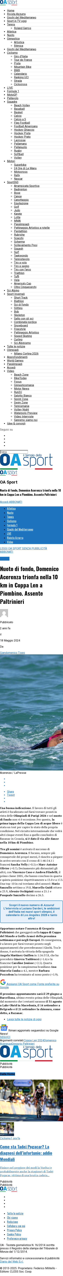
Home (10, 10)
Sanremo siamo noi (25, 420)
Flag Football (22, 122)
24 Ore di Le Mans (25, 168)
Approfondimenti (17, 357)
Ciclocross (20, 84)
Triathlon (19, 273)
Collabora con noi (16, 1226)
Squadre (12, 101)
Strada (18, 80)
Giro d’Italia (21, 56)
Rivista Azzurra (16, 14)
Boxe (17, 193)
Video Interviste (24, 416)
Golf (16, 206)
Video (10, 371)
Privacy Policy (14, 1230)
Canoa (18, 196)
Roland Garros (22, 28)
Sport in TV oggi (17, 21)
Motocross (20, 171)
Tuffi (16, 276)
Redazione (12, 1222)
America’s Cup (22, 283)
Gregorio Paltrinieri (23, 1043)
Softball (19, 154)
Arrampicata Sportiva (26, 186)
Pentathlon (20, 231)
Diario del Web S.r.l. (11, 1261)
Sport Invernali (16, 294)
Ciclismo (12, 52)
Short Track (21, 297)
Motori (11, 161)
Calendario (20, 73)
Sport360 (12, 182)
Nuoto (10, 35)
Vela (16, 280)
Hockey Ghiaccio (24, 129)
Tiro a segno (21, 266)
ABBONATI (15, 502)
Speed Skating (23, 336)
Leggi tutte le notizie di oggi (24, 1019)
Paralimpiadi (21, 224)
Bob (16, 311)
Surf (16, 252)
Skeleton (19, 315)
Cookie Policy (14, 1234)
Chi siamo (12, 1218)
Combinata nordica (25, 322)
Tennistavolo (22, 259)
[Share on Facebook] (35, 779)
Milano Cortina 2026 (26, 353)
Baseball (19, 109)
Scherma (19, 241)
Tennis (11, 24)
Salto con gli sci (23, 318)
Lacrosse (20, 140)
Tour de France (23, 60)
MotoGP (12, 94)
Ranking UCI (21, 77)
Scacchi (18, 238)
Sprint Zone (21, 399)
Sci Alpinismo (22, 343)
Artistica (19, 42)
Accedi (11, 367)
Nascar (18, 178)
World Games (15, 360)
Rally (17, 175)
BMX (17, 70)
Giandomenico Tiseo (12, 652)
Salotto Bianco (23, 395)
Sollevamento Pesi (25, 245)
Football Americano (26, 126)
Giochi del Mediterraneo (21, 17)
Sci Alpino (13, 290)
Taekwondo (21, 255)
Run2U (18, 392)
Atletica (11, 31)
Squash (18, 248)
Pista (17, 63)
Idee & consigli (16, 423)
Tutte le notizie (16, 346)
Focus (18, 381)
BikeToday (20, 378)
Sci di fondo (21, 304)
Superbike (20, 164)
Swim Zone (21, 402)
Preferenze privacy (17, 1238)
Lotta (17, 217)
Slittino (18, 308)
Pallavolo (12, 98)
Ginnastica (13, 38)
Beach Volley (22, 105)
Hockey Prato (22, 136)
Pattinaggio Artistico (26, 332)
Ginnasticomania (24, 385)
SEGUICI (5, 1037)
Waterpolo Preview (25, 413)
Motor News (21, 388)
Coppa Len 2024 (34, 1040)
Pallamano (20, 143)
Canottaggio (21, 200)
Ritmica (18, 45)
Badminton (20, 189)
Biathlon (19, 301)
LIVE (10, 87)
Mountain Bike (22, 67)
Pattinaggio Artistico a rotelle (32, 227)
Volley (18, 157)
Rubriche (19, 234)
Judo (17, 210)
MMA (17, 220)
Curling (18, 339)
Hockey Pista (22, 133)
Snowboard (21, 325)
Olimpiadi (13, 350)
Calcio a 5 (20, 119)
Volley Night (21, 409)
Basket (18, 112)
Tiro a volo (20, 262)
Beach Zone (21, 374)
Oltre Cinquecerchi (25, 287)
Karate (18, 213)
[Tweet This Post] (35, 782)
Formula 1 (13, 91)
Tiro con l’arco (22, 269)
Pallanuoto (20, 147)
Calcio (18, 115)
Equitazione (21, 203)
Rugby (18, 150)
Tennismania (21, 406)
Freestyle (20, 329)
